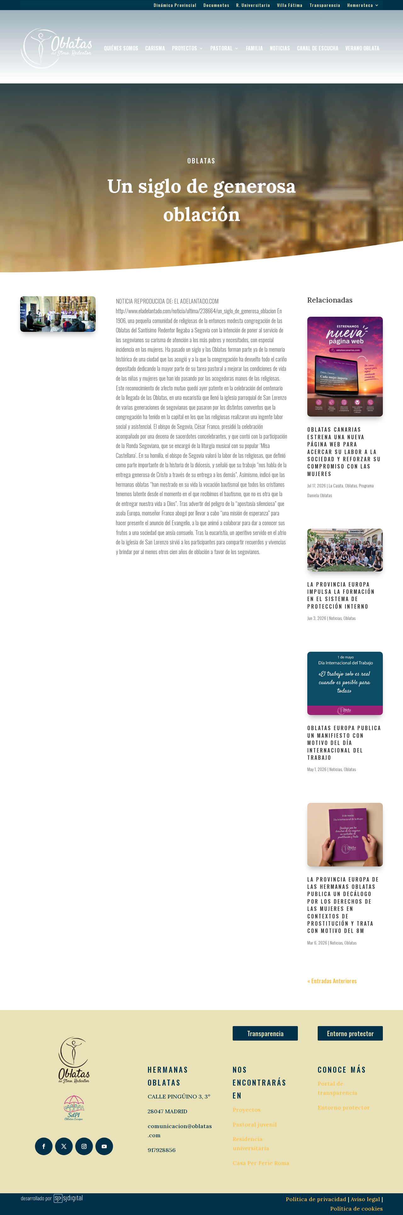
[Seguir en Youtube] (104, 1146)
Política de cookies (356, 1208)
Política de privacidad (316, 1199)
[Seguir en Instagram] (84, 1146)
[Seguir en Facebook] (44, 1146)
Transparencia (324, 5)
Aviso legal (364, 1199)
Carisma (155, 48)
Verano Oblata (362, 48)
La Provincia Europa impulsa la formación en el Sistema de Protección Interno (341, 595)
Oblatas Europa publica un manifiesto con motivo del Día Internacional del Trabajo (344, 742)
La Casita (336, 485)
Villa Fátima (290, 5)
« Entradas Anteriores (332, 981)
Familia (254, 48)
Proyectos (184, 48)
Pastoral (221, 48)
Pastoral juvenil (255, 1124)
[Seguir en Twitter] (64, 1146)
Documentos (216, 5)
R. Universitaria (253, 5)
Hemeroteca (360, 5)
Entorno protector (350, 1033)
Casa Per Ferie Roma (261, 1163)
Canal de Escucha (317, 48)
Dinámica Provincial (175, 5)
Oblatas (201, 160)
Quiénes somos (121, 48)
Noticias (280, 48)
